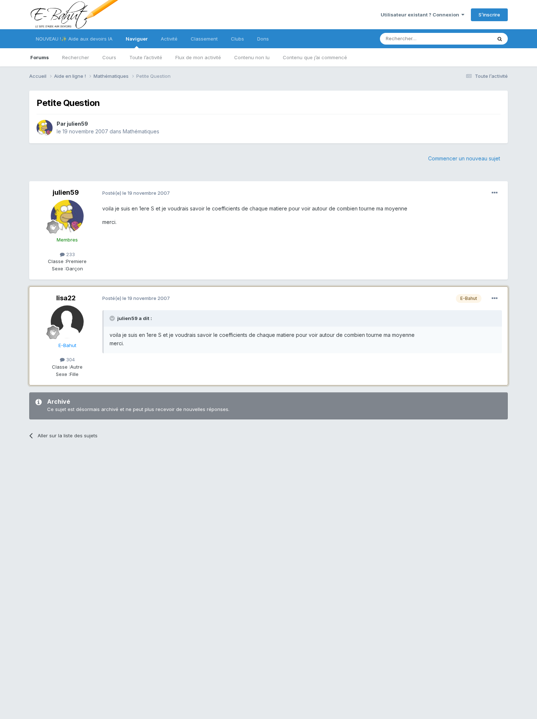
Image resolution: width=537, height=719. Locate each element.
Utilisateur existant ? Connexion (421, 15)
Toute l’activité (145, 57)
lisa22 (66, 298)
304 (70, 359)
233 (70, 254)
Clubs (237, 39)
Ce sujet (473, 38)
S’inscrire (489, 15)
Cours (109, 57)
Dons (263, 39)
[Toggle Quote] (113, 318)
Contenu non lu (252, 57)
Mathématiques (141, 131)
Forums (39, 57)
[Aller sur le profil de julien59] (45, 128)
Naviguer (137, 39)
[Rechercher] (500, 39)
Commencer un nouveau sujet (464, 158)
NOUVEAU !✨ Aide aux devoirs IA (74, 39)
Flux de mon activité (198, 57)
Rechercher (75, 57)
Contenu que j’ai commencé (315, 57)
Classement (204, 39)
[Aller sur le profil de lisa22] (67, 321)
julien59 (77, 124)
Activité (169, 39)
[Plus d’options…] (494, 193)
